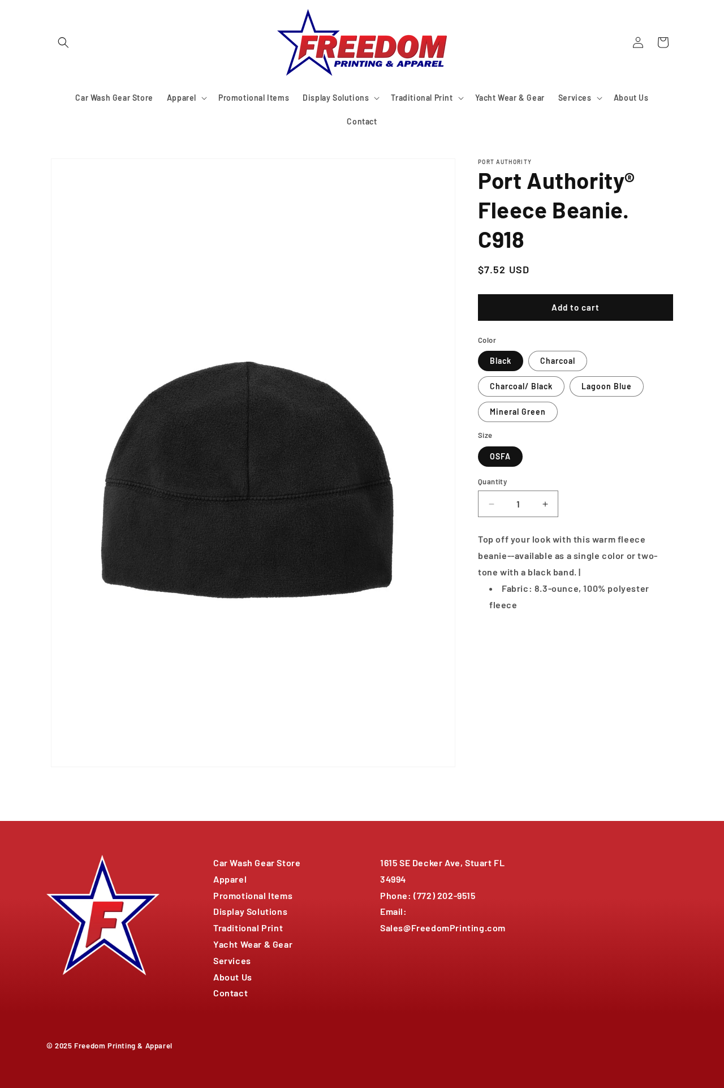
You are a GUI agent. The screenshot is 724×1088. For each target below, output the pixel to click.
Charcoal (557, 360)
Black (500, 360)
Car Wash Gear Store (256, 862)
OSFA (500, 456)
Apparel (230, 879)
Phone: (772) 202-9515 (428, 895)
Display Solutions (250, 911)
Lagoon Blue (606, 386)
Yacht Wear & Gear (252, 944)
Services (232, 960)
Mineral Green (518, 411)
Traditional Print (248, 927)
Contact (230, 992)
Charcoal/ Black (521, 386)
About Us (232, 976)
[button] (63, 42)
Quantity (492, 481)
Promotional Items (252, 895)
